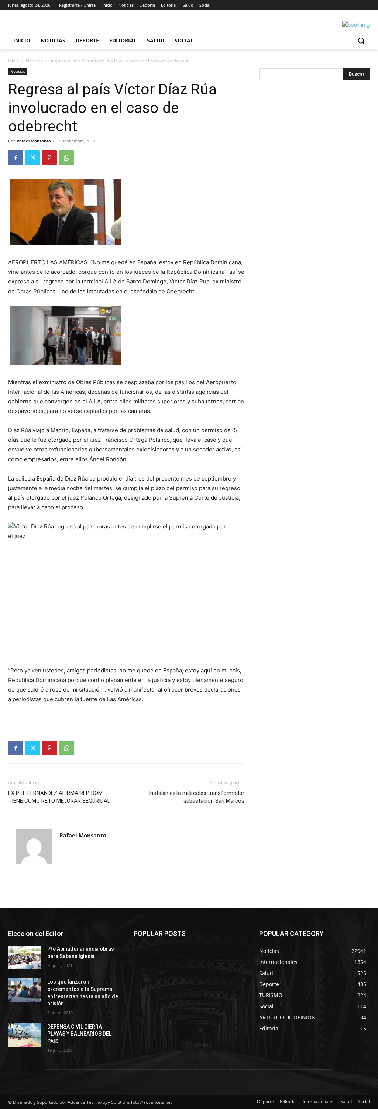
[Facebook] (15, 157)
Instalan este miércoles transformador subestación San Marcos (196, 797)
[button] (361, 40)
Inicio (13, 61)
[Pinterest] (49, 157)
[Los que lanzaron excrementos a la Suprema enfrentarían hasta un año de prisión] (24, 990)
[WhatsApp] (66, 157)
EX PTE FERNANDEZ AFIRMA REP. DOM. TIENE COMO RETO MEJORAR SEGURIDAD (59, 797)
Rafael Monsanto (34, 141)
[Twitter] (32, 157)
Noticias (34, 61)
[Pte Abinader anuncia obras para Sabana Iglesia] (24, 957)
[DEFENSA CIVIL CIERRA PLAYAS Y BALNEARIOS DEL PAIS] (24, 1035)
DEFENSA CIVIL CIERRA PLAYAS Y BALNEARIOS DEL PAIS (79, 1034)
